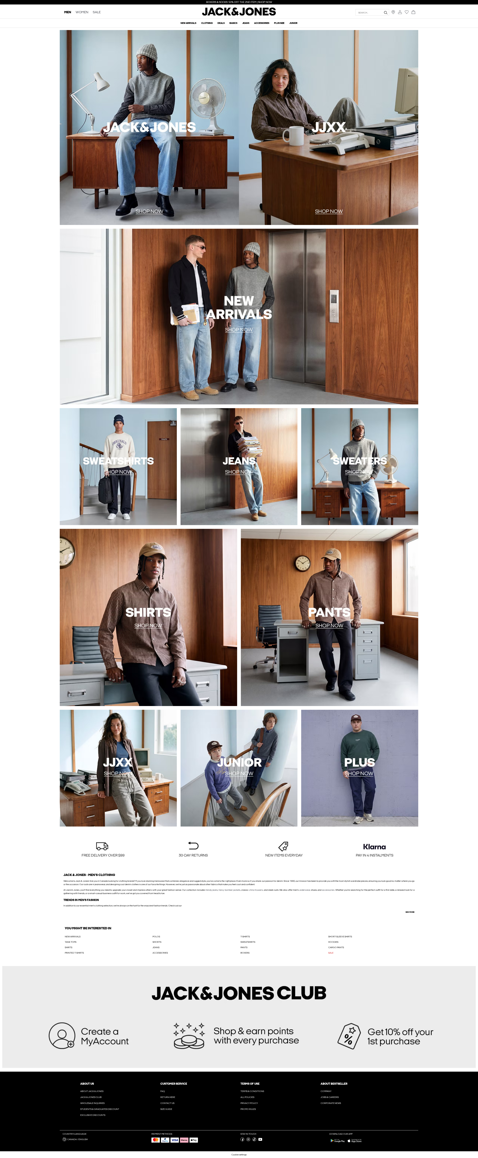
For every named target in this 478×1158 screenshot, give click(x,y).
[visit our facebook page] (242, 1140)
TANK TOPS (70, 942)
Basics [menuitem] (233, 23)
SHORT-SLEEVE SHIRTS (340, 936)
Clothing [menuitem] (207, 23)
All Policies (247, 1097)
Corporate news (331, 1103)
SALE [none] (97, 12)
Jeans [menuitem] (245, 23)
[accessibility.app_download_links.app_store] (354, 1143)
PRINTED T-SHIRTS (74, 953)
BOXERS (244, 953)
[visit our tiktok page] (254, 1140)
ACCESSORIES (160, 953)
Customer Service (173, 1083)
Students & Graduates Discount (99, 1109)
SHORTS (157, 942)
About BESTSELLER (334, 1083)
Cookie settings (239, 1154)
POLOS (156, 936)
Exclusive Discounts (92, 1115)
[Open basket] (413, 12)
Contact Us (167, 1103)
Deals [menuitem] (221, 23)
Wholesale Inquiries (92, 1103)
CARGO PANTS (336, 947)
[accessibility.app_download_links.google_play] (337, 1143)
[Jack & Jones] (239, 14)
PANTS (243, 947)
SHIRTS (68, 947)
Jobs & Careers (330, 1097)
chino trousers (256, 890)
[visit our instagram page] (248, 1140)
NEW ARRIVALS (72, 936)
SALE (330, 953)
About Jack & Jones (91, 1091)
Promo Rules (248, 1109)
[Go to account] (400, 12)
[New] (149, 127)
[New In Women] (328, 127)
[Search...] (385, 12)
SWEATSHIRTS (247, 942)
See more (410, 912)
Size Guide (166, 1109)
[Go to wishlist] (407, 13)
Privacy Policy (249, 1103)
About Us (87, 1083)
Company (326, 1091)
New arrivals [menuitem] (188, 23)
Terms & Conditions (252, 1091)
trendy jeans (212, 890)
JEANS (156, 947)
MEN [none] (67, 12)
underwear (304, 890)
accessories (328, 890)
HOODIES (333, 942)
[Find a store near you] (393, 13)
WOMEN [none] (82, 12)
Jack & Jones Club (91, 1097)
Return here (167, 1097)
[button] (103, 849)
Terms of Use (250, 1083)
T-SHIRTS (245, 936)
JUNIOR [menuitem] (293, 23)
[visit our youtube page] (260, 1140)
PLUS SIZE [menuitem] (279, 23)
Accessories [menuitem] (261, 23)
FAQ (162, 1091)
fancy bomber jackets (229, 890)
